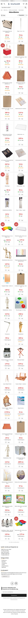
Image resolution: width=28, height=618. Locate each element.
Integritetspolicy (5, 565)
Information (25, 0)
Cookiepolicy (4, 563)
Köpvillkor (4, 561)
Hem (1, 10)
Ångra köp (4, 567)
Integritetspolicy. (14, 599)
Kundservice (4, 560)
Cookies (3, 564)
